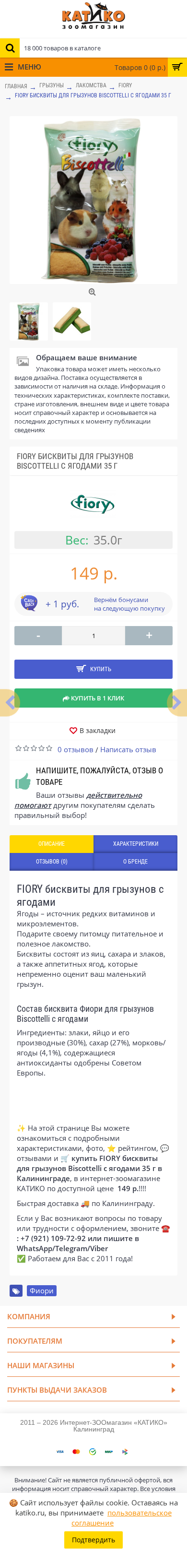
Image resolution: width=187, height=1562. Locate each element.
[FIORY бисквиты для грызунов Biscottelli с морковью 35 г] (177, 703)
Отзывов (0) (52, 861)
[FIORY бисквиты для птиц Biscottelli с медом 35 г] (10, 703)
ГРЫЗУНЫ (51, 85)
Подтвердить (93, 1539)
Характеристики (135, 843)
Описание (51, 843)
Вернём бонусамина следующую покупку (129, 604)
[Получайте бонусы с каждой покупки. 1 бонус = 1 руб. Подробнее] (28, 608)
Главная (16, 86)
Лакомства (91, 85)
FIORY (125, 85)
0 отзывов (76, 749)
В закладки (98, 730)
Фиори (42, 1290)
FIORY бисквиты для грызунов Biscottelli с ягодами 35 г (93, 95)
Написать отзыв (128, 749)
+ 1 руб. (62, 604)
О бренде (135, 861)
